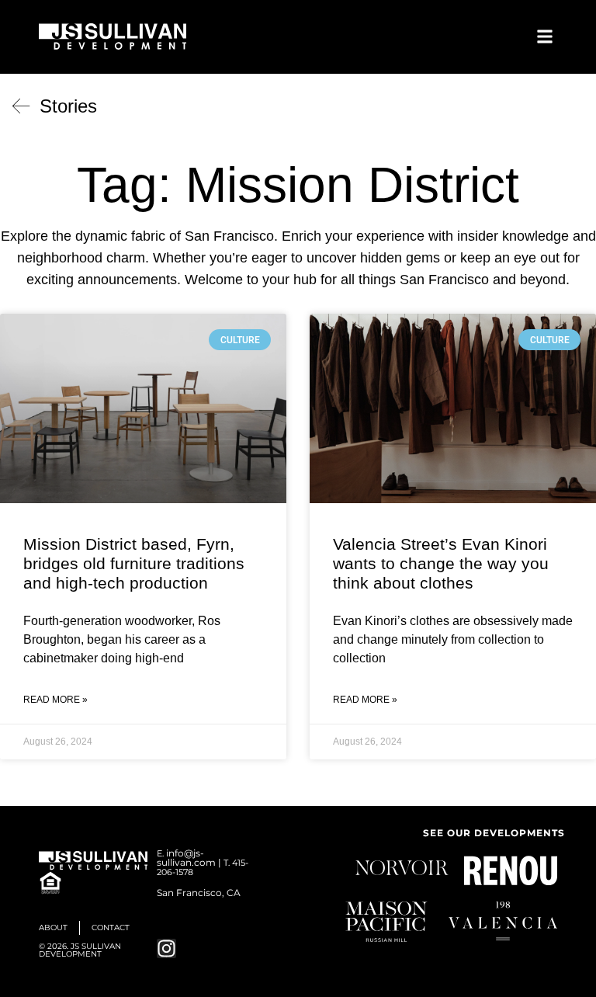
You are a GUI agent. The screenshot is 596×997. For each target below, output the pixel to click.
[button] (544, 36)
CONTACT (111, 927)
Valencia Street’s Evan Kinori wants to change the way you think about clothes (441, 563)
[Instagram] (166, 948)
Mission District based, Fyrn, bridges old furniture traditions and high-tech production (133, 563)
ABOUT (53, 927)
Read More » (55, 699)
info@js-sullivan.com (186, 857)
